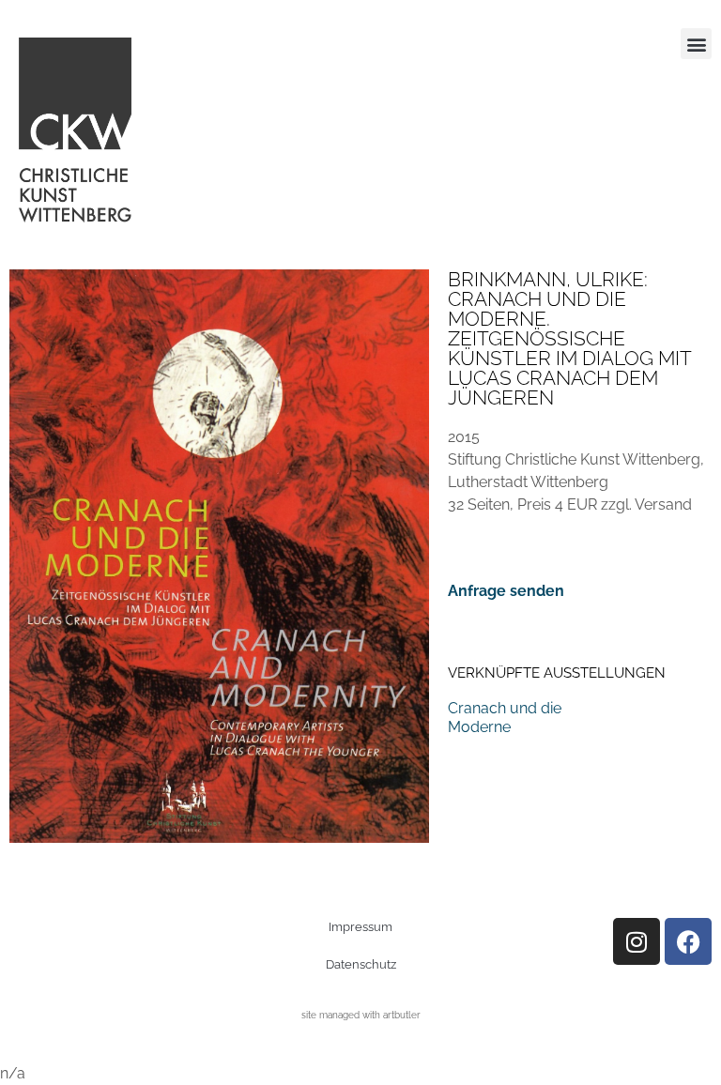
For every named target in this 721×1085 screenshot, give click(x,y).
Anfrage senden (506, 591)
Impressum (360, 927)
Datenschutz (361, 964)
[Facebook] (688, 941)
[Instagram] (636, 941)
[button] (696, 43)
